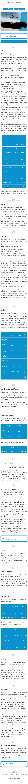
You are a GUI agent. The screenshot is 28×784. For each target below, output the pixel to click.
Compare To (16, 9)
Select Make (5, 9)
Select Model (11, 9)
